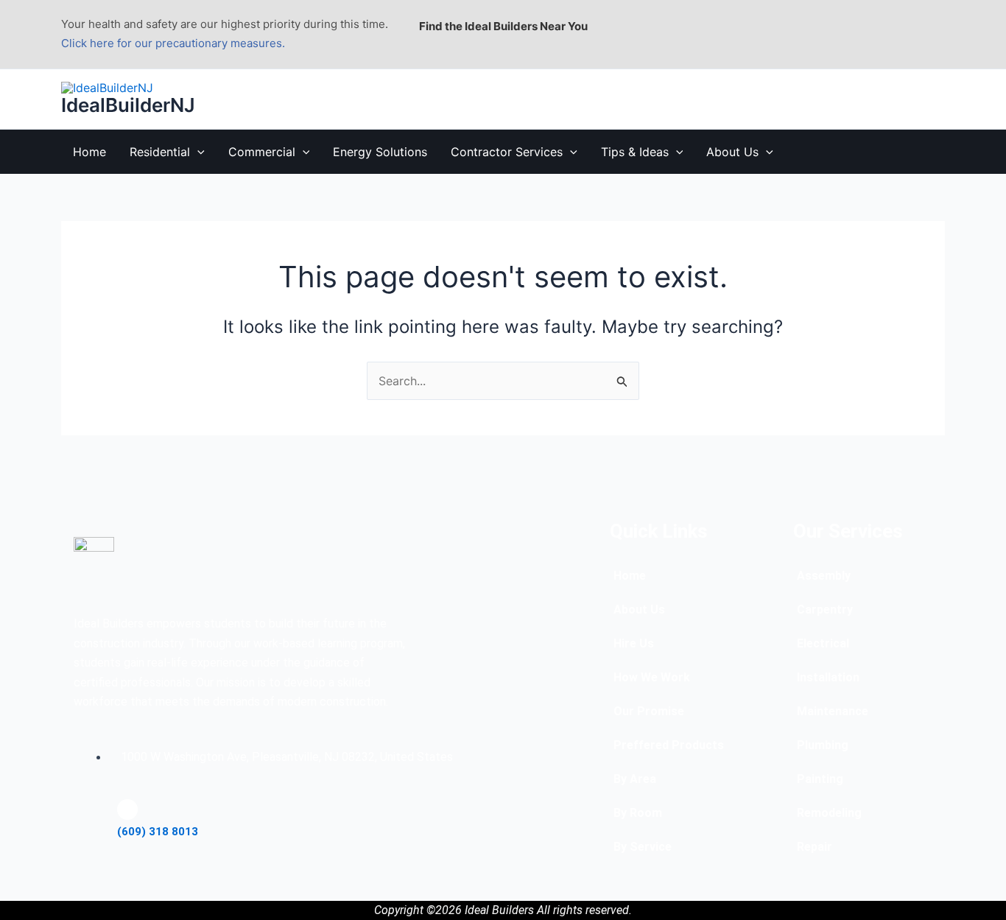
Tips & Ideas (635, 151)
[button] (197, 152)
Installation (828, 677)
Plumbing (822, 745)
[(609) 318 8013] (127, 809)
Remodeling (829, 813)
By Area (634, 779)
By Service (642, 847)
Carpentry (825, 610)
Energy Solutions (380, 151)
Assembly (824, 576)
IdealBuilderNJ (128, 105)
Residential (160, 151)
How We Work (651, 677)
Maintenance (832, 711)
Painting (820, 779)
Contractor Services (507, 151)
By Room (637, 813)
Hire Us (633, 643)
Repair (814, 847)
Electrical (823, 643)
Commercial (261, 151)
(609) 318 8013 (157, 831)
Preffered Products (668, 745)
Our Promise (648, 711)
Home (89, 151)
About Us (732, 151)
